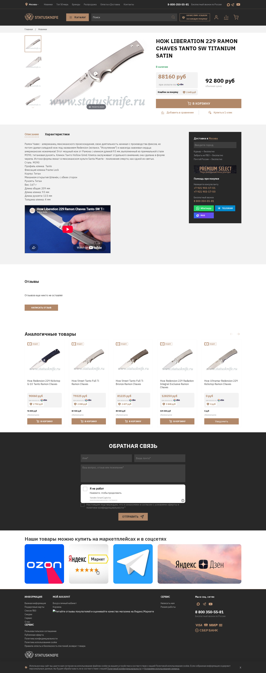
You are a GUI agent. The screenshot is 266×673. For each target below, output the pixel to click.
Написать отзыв (41, 307)
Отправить (130, 516)
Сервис (28, 618)
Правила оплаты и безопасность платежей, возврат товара (55, 646)
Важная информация (35, 603)
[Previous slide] (49, 73)
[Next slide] (33, 107)
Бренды (76, 4)
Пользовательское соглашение (40, 631)
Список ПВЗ (30, 610)
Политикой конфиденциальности (124, 668)
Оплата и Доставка (110, 4)
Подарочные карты (34, 607)
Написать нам (168, 603)
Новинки (48, 4)
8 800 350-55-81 (204, 201)
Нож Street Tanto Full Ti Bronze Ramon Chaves (129, 382)
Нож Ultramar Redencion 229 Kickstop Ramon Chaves (221, 382)
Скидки (28, 614)
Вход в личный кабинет (65, 603)
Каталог (80, 17)
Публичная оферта (34, 635)
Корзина (57, 607)
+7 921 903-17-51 (205, 187)
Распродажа (90, 4)
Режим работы (168, 607)
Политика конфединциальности (41, 638)
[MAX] (228, 4)
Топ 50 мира (62, 4)
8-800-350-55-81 (178, 4)
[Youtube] (238, 4)
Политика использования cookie (41, 642)
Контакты (129, 4)
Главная (29, 29)
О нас (27, 621)
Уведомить (221, 421)
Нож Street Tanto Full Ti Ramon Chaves (85, 382)
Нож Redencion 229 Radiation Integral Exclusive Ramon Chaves (177, 384)
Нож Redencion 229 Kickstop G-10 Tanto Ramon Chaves (43, 382)
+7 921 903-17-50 (205, 191)
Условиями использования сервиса (161, 668)
